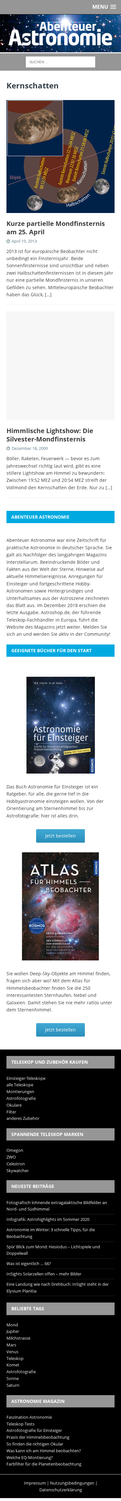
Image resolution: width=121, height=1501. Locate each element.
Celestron (15, 1164)
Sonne (12, 1378)
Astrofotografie (21, 1098)
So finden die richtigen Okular (34, 1444)
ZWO (11, 1157)
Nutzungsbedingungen (72, 1483)
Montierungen (20, 1091)
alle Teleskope (19, 1085)
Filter (11, 1112)
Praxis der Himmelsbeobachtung (37, 1437)
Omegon (14, 1150)
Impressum (35, 1483)
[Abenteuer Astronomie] (60, 33)
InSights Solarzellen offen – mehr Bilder (43, 1274)
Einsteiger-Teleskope (25, 1078)
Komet (12, 1365)
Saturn (12, 1385)
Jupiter (12, 1331)
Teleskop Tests (20, 1424)
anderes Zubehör (22, 1118)
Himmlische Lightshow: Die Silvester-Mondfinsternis (49, 434)
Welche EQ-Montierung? (29, 1457)
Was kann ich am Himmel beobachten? (43, 1451)
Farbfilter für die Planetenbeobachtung (43, 1464)
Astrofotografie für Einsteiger (34, 1430)
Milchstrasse (18, 1338)
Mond (12, 1325)
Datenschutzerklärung (60, 1490)
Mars (11, 1345)
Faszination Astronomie (29, 1417)
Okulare (14, 1105)
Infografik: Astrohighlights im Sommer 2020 (47, 1219)
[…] (48, 294)
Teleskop (15, 1358)
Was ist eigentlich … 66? (28, 1263)
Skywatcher (17, 1170)
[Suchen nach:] (60, 61)
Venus (12, 1351)
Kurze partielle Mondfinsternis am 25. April (55, 227)
